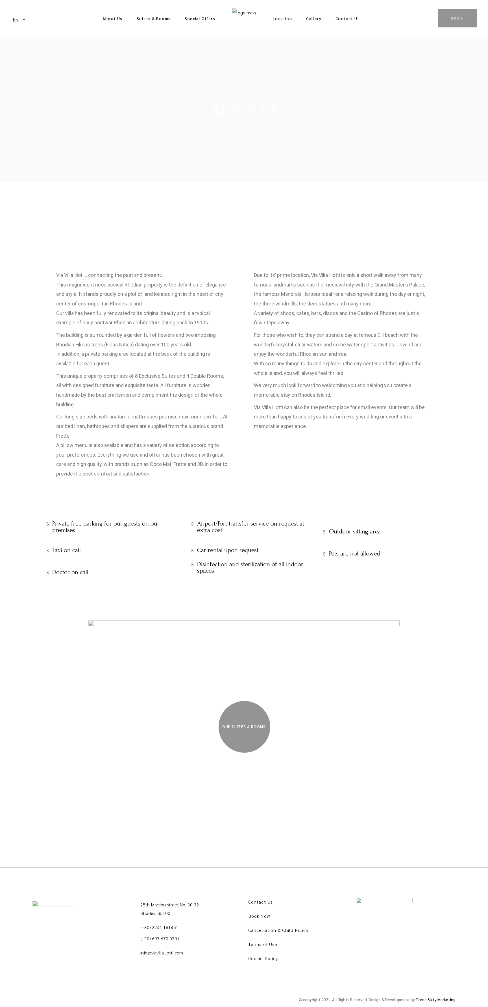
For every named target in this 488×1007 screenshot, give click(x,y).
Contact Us (260, 902)
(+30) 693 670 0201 (160, 938)
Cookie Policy (263, 958)
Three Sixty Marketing (436, 999)
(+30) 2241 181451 (159, 927)
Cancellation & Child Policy (278, 930)
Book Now (259, 916)
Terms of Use (262, 944)
